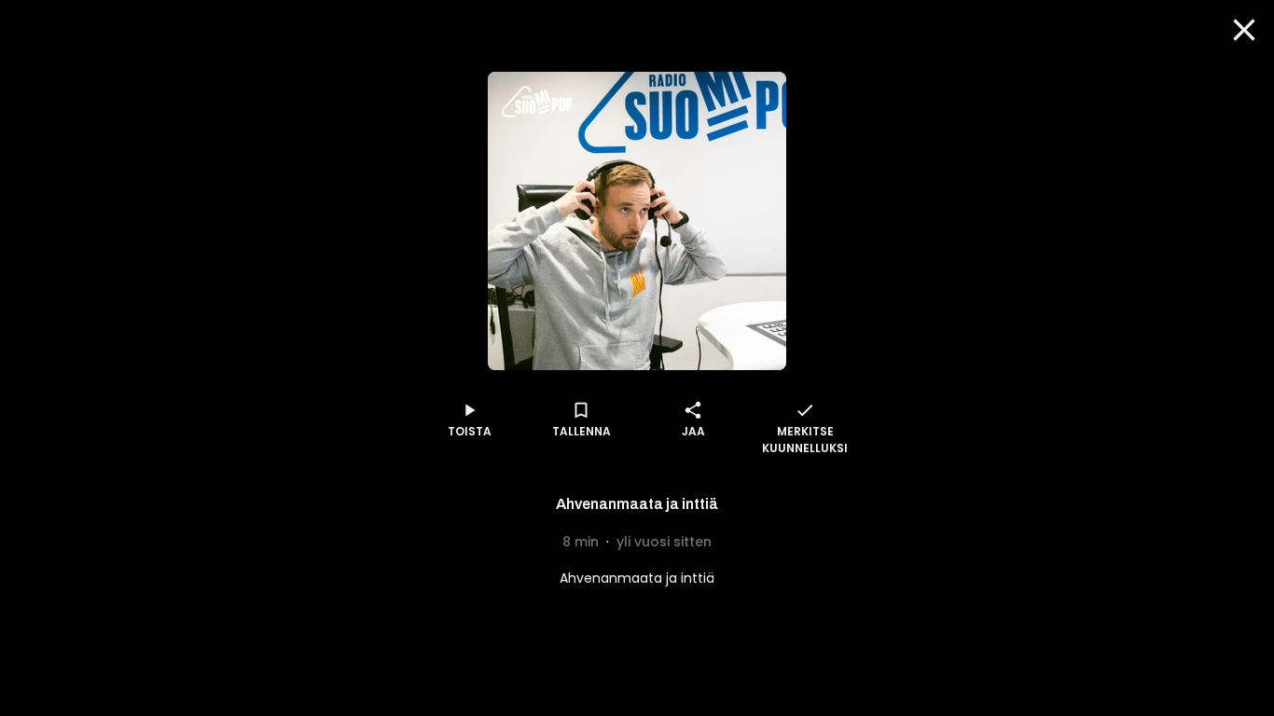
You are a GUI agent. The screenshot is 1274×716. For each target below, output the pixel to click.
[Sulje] (1244, 29)
